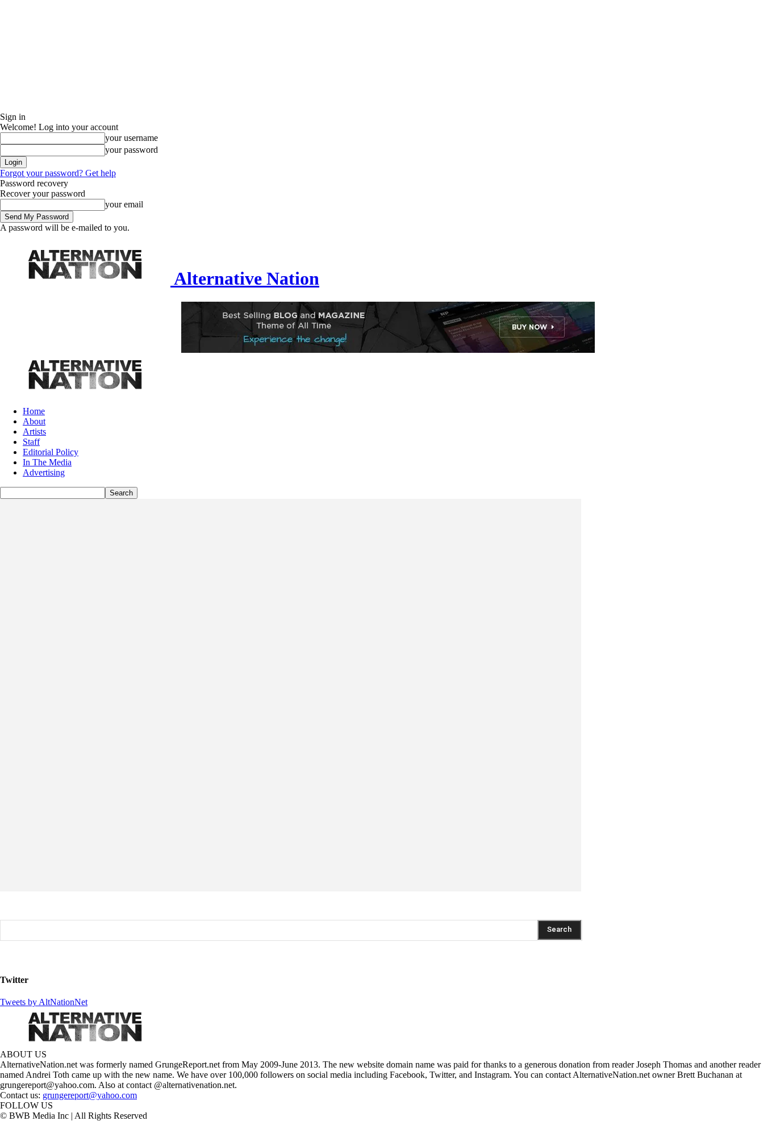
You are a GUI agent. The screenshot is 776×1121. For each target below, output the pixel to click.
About (34, 421)
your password (131, 150)
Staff (31, 442)
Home (34, 411)
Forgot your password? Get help (58, 173)
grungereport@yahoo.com (90, 1095)
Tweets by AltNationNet (43, 1002)
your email (124, 204)
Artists (34, 431)
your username (131, 138)
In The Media (47, 462)
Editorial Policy (50, 452)
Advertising (44, 472)
